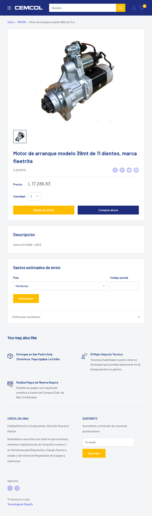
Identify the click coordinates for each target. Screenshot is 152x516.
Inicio (10, 22)
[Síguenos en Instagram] (17, 488)
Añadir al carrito (43, 210)
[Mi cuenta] (134, 8)
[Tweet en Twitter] (129, 170)
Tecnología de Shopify (20, 504)
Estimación (26, 298)
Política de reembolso (26, 317)
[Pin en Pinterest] (122, 170)
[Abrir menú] (9, 7)
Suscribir (94, 453)
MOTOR (22, 22)
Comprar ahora (108, 210)
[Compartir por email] (136, 170)
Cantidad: (19, 196)
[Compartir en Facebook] (115, 170)
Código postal (119, 277)
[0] (141, 8)
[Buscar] (120, 8)
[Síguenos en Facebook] (10, 488)
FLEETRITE (19, 170)
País (16, 277)
